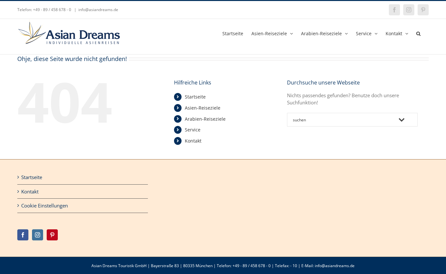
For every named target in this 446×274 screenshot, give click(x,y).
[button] (418, 33)
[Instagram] (37, 234)
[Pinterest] (52, 234)
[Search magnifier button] (410, 119)
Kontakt (193, 141)
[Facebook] (22, 234)
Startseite (195, 97)
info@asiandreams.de (98, 9)
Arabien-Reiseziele (205, 119)
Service (192, 130)
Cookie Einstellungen (44, 205)
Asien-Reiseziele (202, 108)
